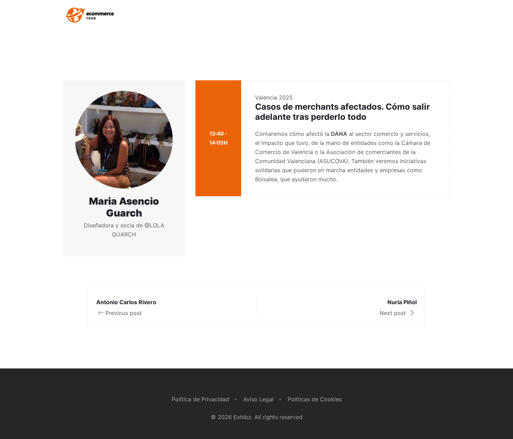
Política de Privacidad (200, 399)
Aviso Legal (258, 399)
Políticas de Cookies (315, 399)
